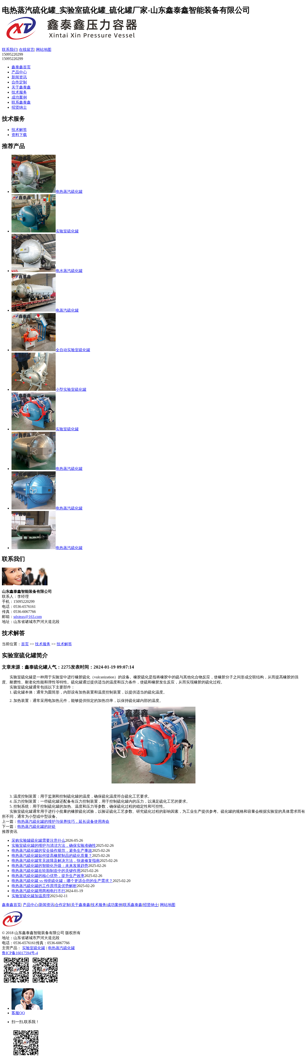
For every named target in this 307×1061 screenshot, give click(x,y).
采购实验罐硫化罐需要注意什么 (38, 840)
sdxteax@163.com (27, 617)
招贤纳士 (19, 107)
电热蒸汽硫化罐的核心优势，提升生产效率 (48, 876)
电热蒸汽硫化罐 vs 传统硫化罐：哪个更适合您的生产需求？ (62, 881)
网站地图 (43, 49)
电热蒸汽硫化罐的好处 (36, 826)
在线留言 (26, 49)
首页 (25, 644)
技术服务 (19, 92)
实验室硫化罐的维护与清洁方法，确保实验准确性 (54, 845)
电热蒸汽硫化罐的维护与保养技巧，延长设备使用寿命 (63, 821)
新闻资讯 (19, 77)
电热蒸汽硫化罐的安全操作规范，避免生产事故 (52, 850)
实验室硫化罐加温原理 (31, 896)
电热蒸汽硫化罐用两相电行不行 (38, 891)
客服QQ (18, 1013)
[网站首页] (12, 929)
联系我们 (9, 49)
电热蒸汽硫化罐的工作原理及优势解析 (44, 886)
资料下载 (19, 135)
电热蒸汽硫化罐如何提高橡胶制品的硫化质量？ (52, 856)
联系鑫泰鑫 (21, 102)
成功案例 (19, 97)
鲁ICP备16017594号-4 (20, 953)
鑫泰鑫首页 (21, 67)
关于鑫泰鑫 (21, 87)
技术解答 (19, 130)
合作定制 (19, 82)
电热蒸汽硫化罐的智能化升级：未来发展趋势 (50, 866)
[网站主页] (78, 39)
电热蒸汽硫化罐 (61, 948)
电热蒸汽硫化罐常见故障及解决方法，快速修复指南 (56, 861)
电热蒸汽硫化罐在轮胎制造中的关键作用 (46, 871)
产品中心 (19, 72)
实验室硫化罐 (33, 948)
